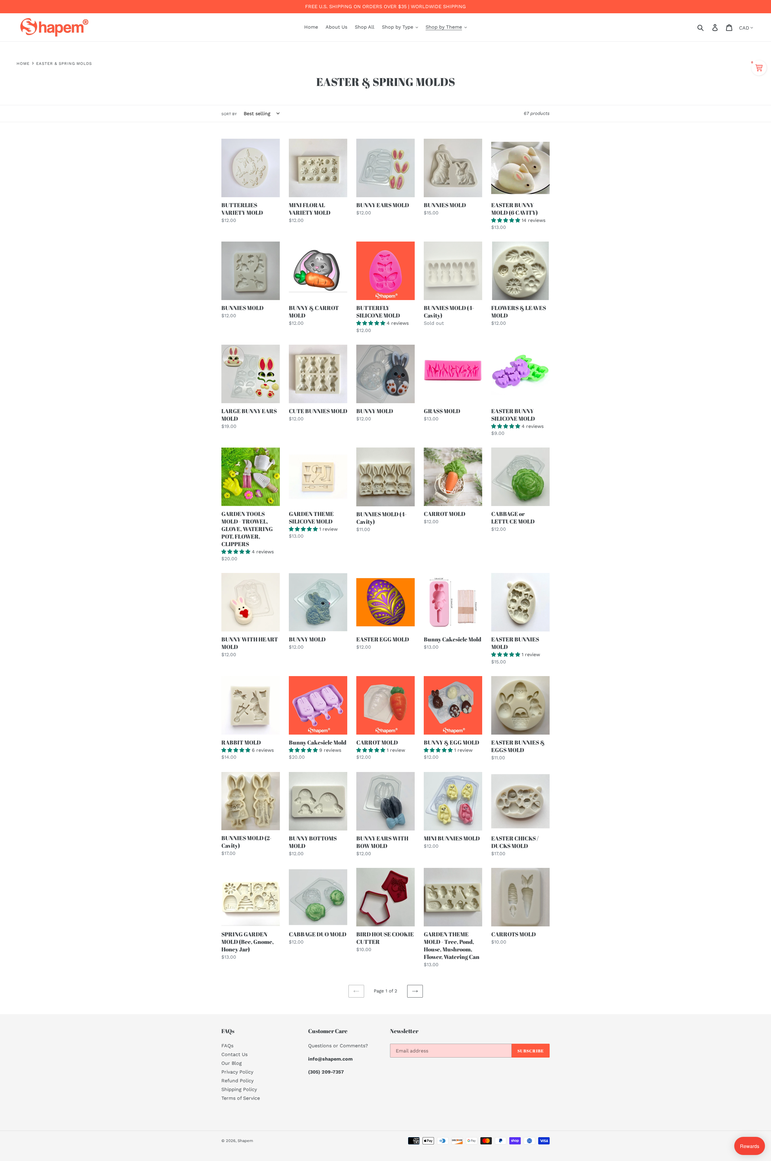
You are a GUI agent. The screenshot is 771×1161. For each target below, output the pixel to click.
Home (23, 63)
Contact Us (234, 1054)
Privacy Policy (237, 1072)
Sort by (229, 114)
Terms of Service (240, 1098)
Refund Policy (237, 1080)
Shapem (245, 1140)
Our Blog (231, 1063)
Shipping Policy (239, 1089)
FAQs (227, 1046)
